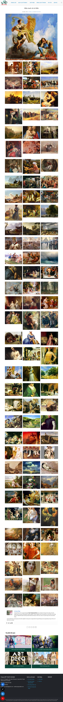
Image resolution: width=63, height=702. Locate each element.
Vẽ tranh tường (31, 679)
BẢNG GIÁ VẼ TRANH (41, 2)
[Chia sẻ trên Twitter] (29, 627)
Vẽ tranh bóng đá (54, 700)
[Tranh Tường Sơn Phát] (5, 2)
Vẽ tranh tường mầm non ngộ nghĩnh (11, 700)
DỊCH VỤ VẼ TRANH (22, 2)
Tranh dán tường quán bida (32, 700)
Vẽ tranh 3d (44, 700)
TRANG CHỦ (13, 2)
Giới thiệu (41, 679)
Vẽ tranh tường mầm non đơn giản (52, 699)
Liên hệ (55, 2)
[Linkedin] (10, 623)
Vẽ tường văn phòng (40, 700)
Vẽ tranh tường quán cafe (25, 699)
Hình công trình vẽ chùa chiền (18, 649)
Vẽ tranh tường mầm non (43, 699)
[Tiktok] (8, 623)
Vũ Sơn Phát (38, 11)
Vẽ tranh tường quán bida (9, 699)
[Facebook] (6, 623)
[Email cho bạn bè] (31, 627)
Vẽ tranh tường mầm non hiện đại (23, 700)
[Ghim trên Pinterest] (34, 627)
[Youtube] (11, 623)
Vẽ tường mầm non (32, 684)
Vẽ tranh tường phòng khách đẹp (34, 699)
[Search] (61, 2)
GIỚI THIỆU (32, 2)
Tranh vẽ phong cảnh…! (45, 666)
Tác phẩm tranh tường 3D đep (45, 649)
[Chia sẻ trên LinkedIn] (36, 627)
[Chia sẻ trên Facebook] (27, 627)
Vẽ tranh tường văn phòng (17, 699)
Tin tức (50, 2)
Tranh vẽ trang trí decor (18, 666)
